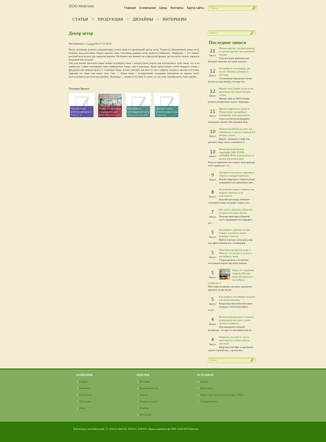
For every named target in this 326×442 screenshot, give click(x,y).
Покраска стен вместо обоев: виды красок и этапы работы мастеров (234, 340)
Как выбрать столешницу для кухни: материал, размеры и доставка (234, 71)
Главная (130, 7)
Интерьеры (175, 19)
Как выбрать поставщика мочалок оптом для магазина (237, 298)
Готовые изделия (149, 401)
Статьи (80, 19)
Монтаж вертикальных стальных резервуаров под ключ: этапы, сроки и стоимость (236, 320)
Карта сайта (195, 7)
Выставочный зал (149, 388)
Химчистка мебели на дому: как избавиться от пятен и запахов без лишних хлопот (237, 132)
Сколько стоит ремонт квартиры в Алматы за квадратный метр (237, 174)
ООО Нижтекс (81, 6)
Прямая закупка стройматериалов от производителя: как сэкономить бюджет (237, 51)
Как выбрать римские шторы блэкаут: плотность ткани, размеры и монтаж (234, 233)
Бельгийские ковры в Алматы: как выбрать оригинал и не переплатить (236, 192)
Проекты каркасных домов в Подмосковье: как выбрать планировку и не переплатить (234, 112)
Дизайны (143, 19)
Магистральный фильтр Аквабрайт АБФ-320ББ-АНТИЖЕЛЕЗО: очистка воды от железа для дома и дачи (236, 153)
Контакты (177, 7)
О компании (147, 7)
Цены (163, 7)
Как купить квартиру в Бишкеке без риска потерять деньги (236, 211)
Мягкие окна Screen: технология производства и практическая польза (236, 91)
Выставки (145, 381)
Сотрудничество (209, 401)
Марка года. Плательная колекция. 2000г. (222, 394)
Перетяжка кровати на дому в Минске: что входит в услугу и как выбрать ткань (235, 253)
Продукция (110, 19)
